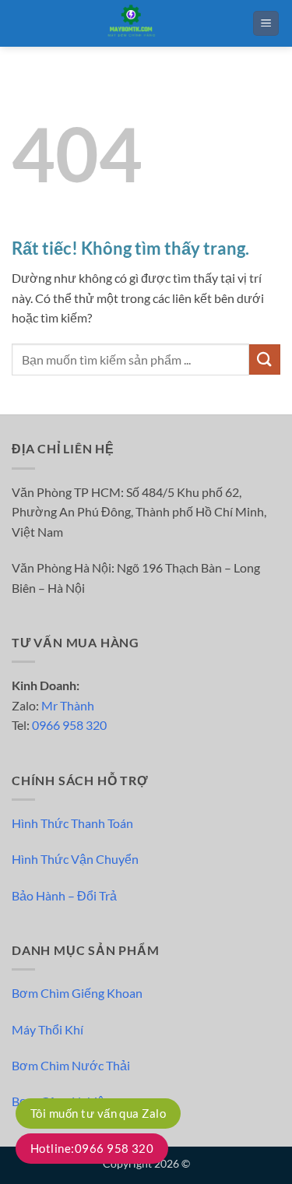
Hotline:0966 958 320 (91, 1148)
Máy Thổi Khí (47, 1029)
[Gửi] (264, 359)
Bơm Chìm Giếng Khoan (77, 992)
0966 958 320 (69, 724)
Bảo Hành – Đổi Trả (64, 895)
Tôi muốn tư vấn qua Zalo (98, 1113)
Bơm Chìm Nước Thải (71, 1065)
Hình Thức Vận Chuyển (75, 858)
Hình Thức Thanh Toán (72, 823)
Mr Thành (67, 705)
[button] (266, 24)
